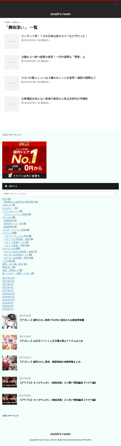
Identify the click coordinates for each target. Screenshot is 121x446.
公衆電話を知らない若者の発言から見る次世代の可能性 (54, 98)
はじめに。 (8, 208)
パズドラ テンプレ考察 (16, 236)
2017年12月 (8, 278)
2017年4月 (8, 287)
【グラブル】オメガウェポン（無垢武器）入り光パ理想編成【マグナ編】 (58, 400)
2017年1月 (8, 290)
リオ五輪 (7, 261)
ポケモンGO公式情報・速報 (18, 251)
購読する (12, 186)
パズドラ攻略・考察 (14, 245)
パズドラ (7, 233)
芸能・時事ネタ (10, 270)
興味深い (45, 40)
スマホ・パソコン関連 (14, 230)
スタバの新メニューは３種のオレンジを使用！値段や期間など (58, 77)
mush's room (60, 14)
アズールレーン (10, 211)
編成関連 (8, 227)
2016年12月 (8, 293)
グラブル (7, 217)
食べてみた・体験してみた (16, 273)
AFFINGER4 (86, 440)
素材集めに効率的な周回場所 (19, 202)
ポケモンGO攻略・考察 (16, 258)
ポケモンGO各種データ (16, 255)
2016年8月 (8, 306)
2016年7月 (8, 309)
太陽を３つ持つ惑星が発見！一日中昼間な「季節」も (53, 56)
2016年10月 (8, 300)
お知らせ (7, 205)
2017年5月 (8, 284)
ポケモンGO (8, 248)
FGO (4, 199)
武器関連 (8, 220)
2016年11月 (8, 296)
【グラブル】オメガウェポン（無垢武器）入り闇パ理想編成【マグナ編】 (58, 382)
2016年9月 (8, 303)
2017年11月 (8, 281)
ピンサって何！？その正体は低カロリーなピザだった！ (54, 36)
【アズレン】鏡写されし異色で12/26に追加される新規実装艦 (51, 320)
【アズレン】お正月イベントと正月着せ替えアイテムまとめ (51, 341)
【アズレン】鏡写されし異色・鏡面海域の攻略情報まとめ (50, 362)
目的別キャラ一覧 (13, 223)
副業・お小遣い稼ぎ (12, 264)
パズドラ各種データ (14, 242)
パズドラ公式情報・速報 (17, 239)
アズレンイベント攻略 (15, 214)
